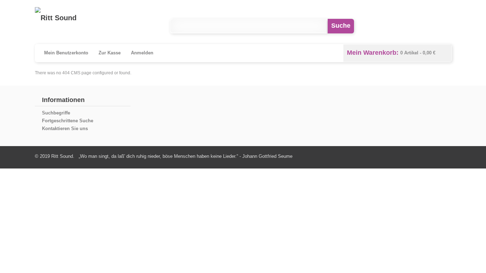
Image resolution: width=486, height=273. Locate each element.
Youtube (414, 26)
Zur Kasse (110, 52)
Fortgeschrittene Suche (67, 120)
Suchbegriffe (56, 113)
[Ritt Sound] (55, 17)
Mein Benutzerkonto (66, 52)
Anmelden (142, 52)
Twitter (444, 26)
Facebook (385, 26)
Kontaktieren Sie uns (65, 128)
